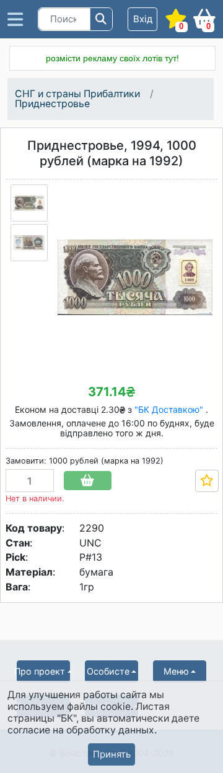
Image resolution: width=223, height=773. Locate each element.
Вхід (142, 19)
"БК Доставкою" (170, 409)
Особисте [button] (108, 671)
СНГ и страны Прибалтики (77, 94)
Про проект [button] (41, 671)
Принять (112, 754)
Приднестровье (52, 104)
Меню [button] (176, 671)
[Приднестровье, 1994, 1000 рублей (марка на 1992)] (29, 203)
